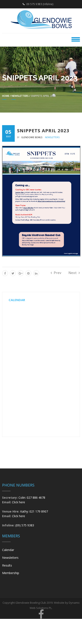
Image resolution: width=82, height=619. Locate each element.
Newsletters (20, 96)
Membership (10, 573)
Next (73, 272)
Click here (18, 502)
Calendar (8, 550)
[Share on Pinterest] (28, 273)
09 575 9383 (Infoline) (39, 4)
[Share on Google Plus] (21, 273)
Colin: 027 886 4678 (32, 498)
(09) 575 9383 (24, 525)
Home (5, 96)
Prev (57, 272)
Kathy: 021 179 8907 (34, 511)
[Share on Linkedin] (36, 273)
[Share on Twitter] (13, 273)
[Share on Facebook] (5, 273)
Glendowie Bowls (32, 137)
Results (7, 565)
